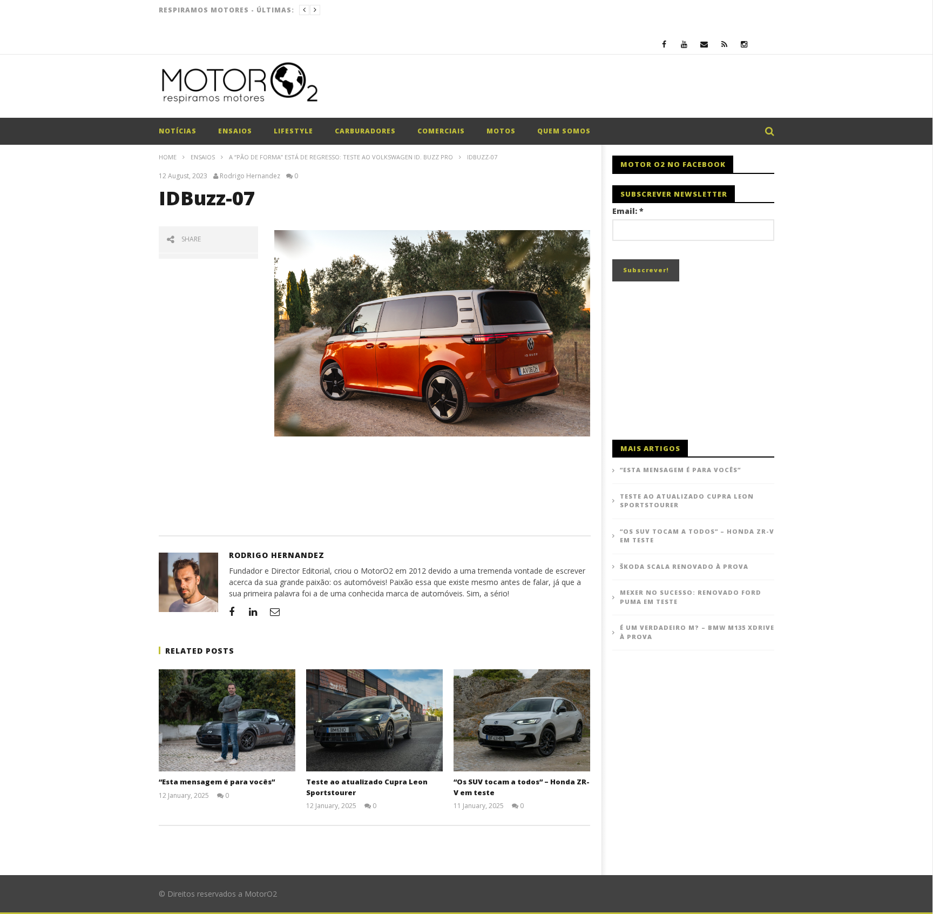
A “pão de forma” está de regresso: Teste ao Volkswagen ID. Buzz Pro (341, 157)
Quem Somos (564, 131)
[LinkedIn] (253, 611)
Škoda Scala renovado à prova (684, 566)
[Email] (704, 44)
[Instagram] (744, 44)
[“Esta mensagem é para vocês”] (227, 720)
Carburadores (365, 131)
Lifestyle (293, 131)
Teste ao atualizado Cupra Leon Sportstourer (687, 500)
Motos (501, 131)
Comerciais (441, 131)
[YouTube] (684, 44)
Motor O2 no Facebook (673, 164)
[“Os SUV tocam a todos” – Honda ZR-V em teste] (522, 720)
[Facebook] (664, 44)
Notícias (178, 131)
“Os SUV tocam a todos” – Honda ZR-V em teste (697, 536)
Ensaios (235, 131)
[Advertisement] (577, 88)
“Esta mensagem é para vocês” (217, 782)
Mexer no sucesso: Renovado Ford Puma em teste (690, 597)
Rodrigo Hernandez (250, 176)
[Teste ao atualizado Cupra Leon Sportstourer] (374, 720)
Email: (628, 211)
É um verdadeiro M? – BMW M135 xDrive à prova (697, 632)
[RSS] (724, 44)
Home (168, 157)
